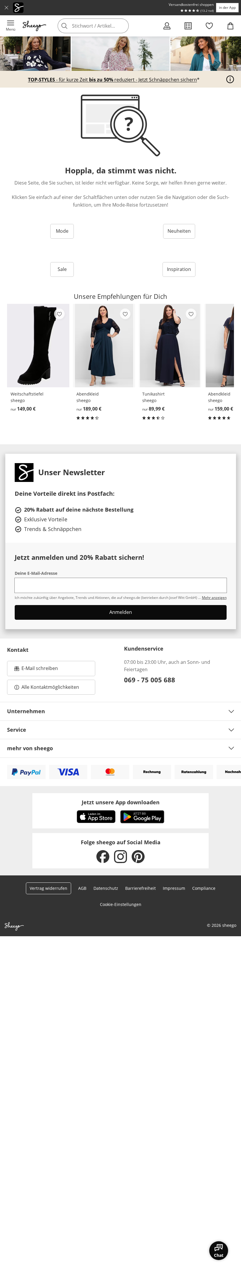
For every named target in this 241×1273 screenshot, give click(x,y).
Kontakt (18, 649)
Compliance (203, 888)
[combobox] (102, 26)
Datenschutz (105, 888)
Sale (62, 269)
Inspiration (179, 269)
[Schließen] (6, 7)
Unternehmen (26, 711)
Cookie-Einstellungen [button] (120, 904)
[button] (10, 25)
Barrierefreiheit (140, 888)
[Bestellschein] (188, 25)
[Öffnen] (230, 79)
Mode (62, 231)
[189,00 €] (104, 345)
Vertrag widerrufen (48, 888)
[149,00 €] (38, 345)
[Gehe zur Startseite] (34, 25)
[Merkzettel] (209, 25)
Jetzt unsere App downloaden (121, 802)
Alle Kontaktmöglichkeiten (50, 687)
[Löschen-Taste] (122, 26)
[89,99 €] (170, 345)
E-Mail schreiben (36, 670)
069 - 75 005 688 (149, 679)
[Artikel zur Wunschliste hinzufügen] (59, 314)
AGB (82, 888)
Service (16, 729)
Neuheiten (179, 231)
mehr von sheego (30, 748)
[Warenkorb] (230, 25)
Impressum (174, 888)
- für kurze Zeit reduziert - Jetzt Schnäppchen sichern (112, 80)
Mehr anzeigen (214, 597)
